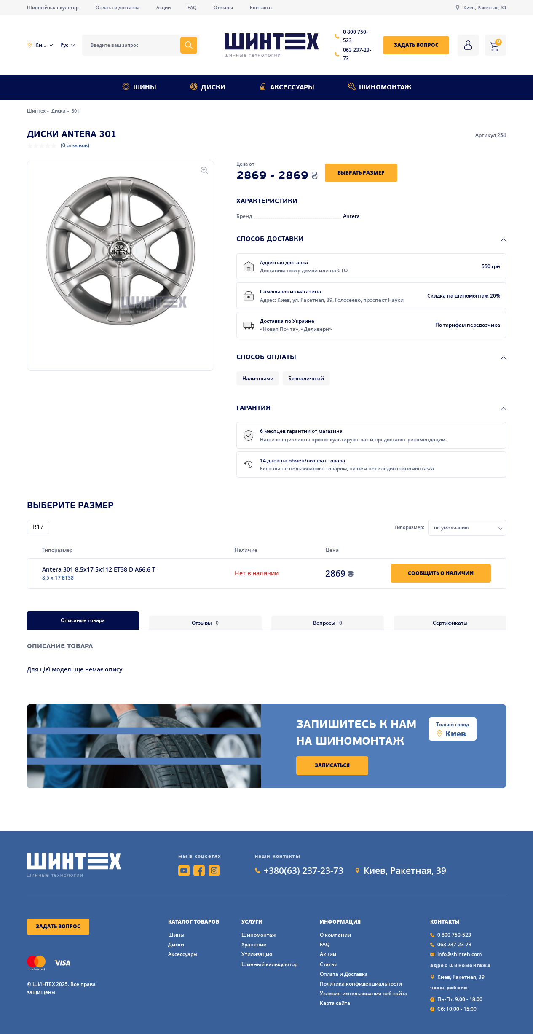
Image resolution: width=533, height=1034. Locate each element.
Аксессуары (292, 87)
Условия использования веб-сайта (363, 993)
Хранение (253, 944)
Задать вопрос (416, 44)
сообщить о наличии (441, 573)
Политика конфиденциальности (361, 983)
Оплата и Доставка (344, 974)
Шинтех (37, 111)
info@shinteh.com (459, 954)
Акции (163, 8)
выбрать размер (361, 172)
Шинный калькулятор (53, 8)
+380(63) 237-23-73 (303, 870)
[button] (121, 251)
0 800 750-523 (355, 36)
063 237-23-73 (357, 54)
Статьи (328, 964)
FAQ (192, 8)
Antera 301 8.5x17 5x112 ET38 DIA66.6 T (98, 569)
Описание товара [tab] (83, 620)
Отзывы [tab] (205, 622)
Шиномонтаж (385, 87)
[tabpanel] (266, 652)
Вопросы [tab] (327, 622)
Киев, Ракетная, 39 (484, 8)
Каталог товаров (193, 922)
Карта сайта (335, 1003)
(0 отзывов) (75, 145)
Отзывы (223, 8)
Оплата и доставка (117, 8)
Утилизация (256, 954)
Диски (213, 87)
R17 (38, 527)
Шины (144, 87)
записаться (332, 765)
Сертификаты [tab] (450, 622)
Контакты (261, 8)
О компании (335, 934)
